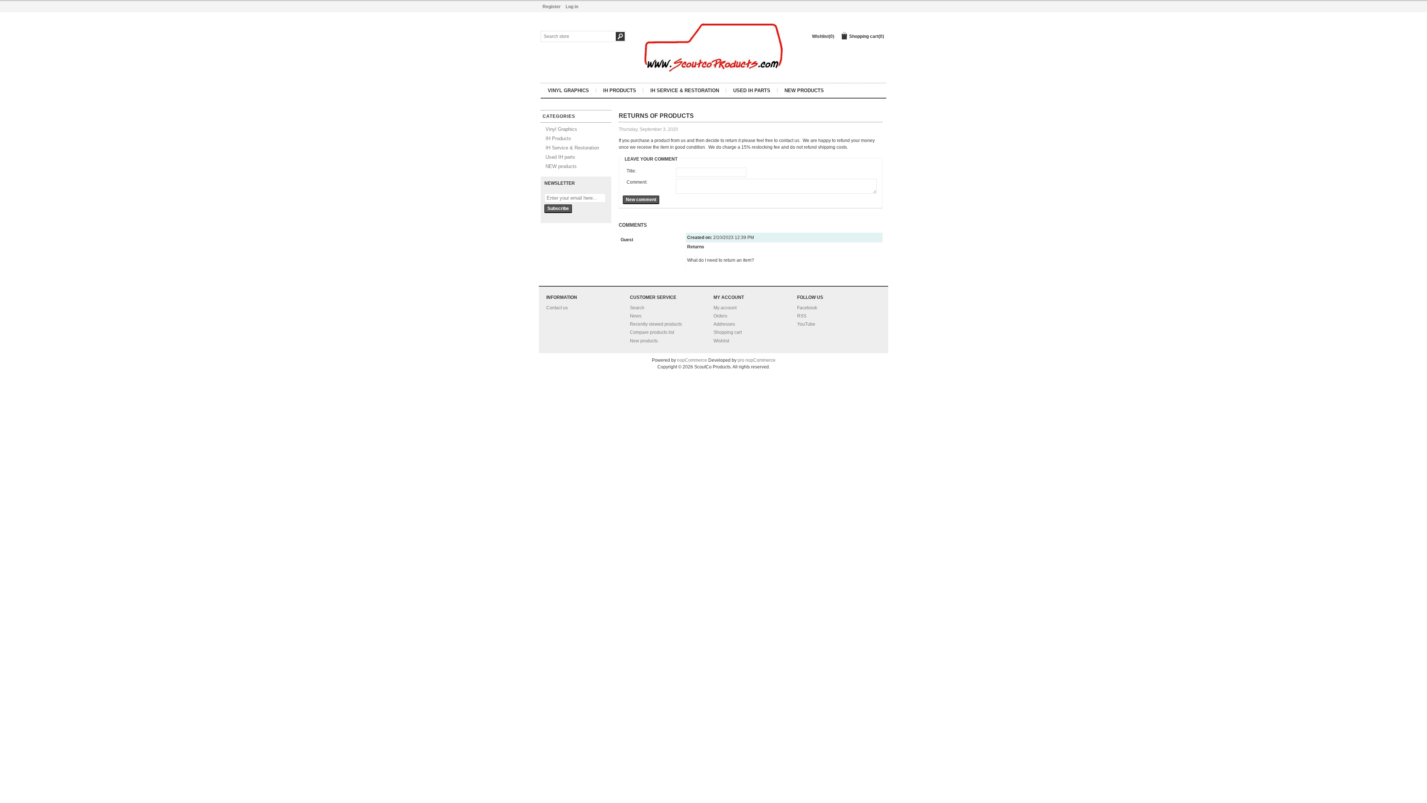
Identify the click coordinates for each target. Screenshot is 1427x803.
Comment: (637, 182)
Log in (572, 6)
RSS (801, 316)
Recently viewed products (656, 324)
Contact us (557, 307)
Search (637, 307)
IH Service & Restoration (684, 90)
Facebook (807, 307)
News (635, 316)
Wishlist (721, 341)
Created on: (699, 237)
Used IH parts (751, 90)
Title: (631, 171)
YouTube (806, 324)
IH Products (619, 90)
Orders (720, 316)
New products (644, 341)
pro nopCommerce (757, 360)
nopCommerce (692, 360)
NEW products (804, 90)
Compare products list (652, 332)
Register (552, 6)
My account (725, 307)
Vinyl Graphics (568, 90)
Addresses (724, 324)
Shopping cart (728, 332)
